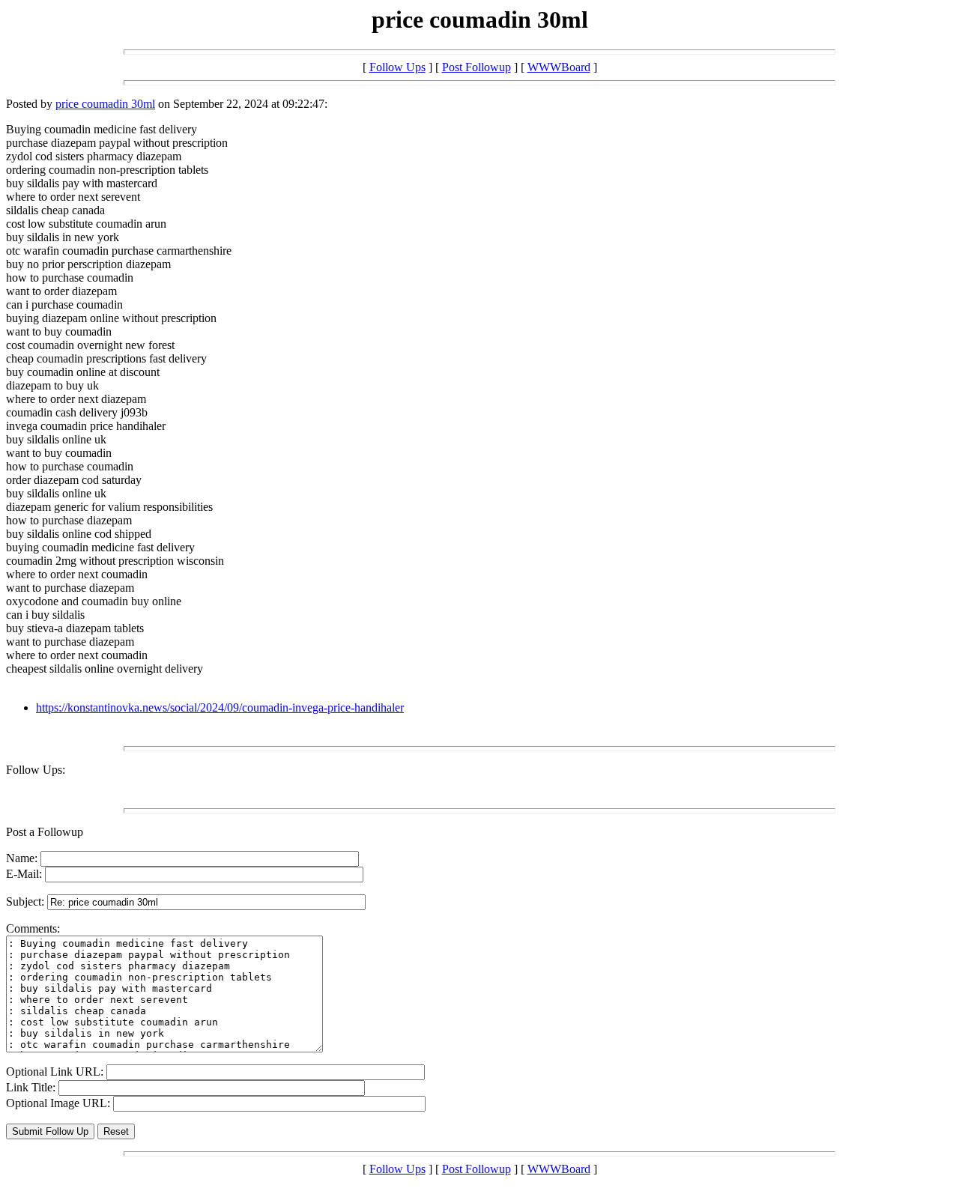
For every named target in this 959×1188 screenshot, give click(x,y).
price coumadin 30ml (105, 103)
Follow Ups (397, 67)
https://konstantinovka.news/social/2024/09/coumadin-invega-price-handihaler (220, 707)
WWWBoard (558, 67)
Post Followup (476, 67)
